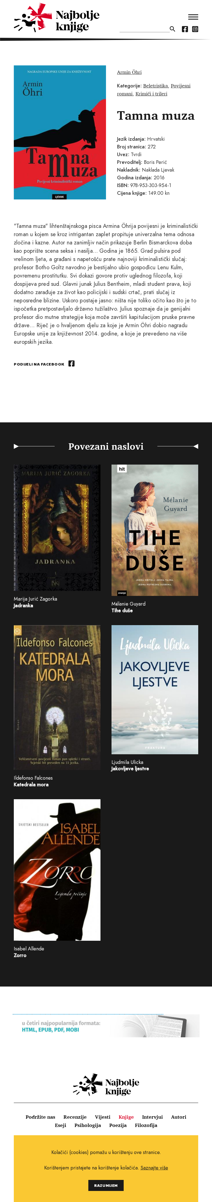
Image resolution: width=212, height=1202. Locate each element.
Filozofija (146, 1125)
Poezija (118, 1125)
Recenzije (75, 1117)
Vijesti (102, 1117)
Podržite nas (40, 1117)
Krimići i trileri (151, 93)
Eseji (60, 1125)
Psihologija (88, 1125)
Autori (178, 1117)
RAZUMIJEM (106, 1185)
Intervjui (152, 1117)
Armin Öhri (129, 72)
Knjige (126, 1117)
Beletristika (155, 85)
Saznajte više (154, 1167)
